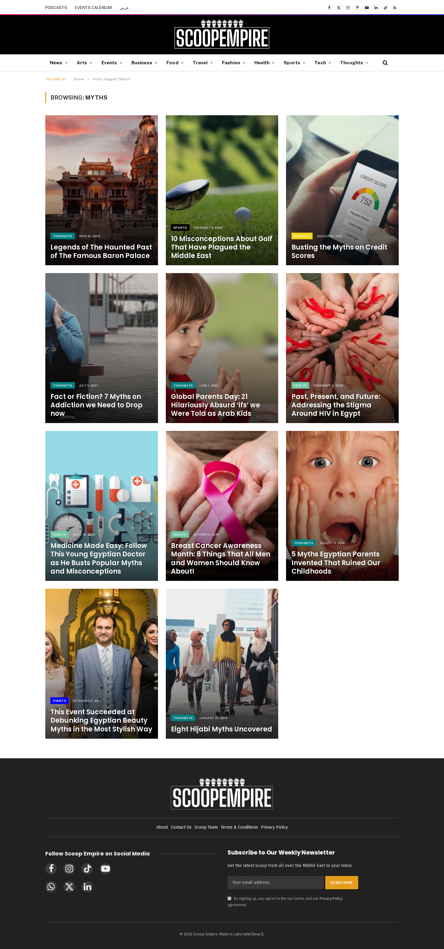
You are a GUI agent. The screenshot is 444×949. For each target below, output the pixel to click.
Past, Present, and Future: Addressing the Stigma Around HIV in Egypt (335, 405)
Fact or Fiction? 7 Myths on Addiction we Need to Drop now (96, 405)
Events (109, 62)
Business (141, 62)
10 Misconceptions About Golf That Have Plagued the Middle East (221, 247)
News (56, 62)
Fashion (231, 62)
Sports (292, 62)
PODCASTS (56, 7)
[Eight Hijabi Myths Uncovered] (222, 664)
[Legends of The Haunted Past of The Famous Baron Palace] (101, 190)
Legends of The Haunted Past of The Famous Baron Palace (101, 251)
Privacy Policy (331, 898)
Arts (82, 62)
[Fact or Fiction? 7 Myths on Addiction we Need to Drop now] (101, 348)
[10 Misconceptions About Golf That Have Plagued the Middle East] (222, 190)
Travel (200, 62)
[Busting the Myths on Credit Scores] (342, 190)
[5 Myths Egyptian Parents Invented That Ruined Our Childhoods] (342, 506)
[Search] (384, 62)
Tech (320, 62)
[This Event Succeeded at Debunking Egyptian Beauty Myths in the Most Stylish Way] (101, 664)
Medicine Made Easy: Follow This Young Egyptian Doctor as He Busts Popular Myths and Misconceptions (98, 559)
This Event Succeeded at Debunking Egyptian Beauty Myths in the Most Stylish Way (101, 720)
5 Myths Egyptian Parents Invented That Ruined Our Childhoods (335, 562)
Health (261, 62)
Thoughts (351, 62)
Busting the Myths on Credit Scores (339, 251)
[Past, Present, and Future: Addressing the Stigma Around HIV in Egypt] (342, 348)
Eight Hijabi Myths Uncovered (221, 729)
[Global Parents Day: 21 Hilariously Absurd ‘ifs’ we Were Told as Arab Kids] (222, 348)
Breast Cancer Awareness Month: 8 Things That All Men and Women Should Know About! (220, 559)
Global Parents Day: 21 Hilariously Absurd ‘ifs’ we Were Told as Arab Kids (215, 405)
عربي (124, 7)
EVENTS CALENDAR (93, 7)
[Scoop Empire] (222, 34)
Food (172, 62)
